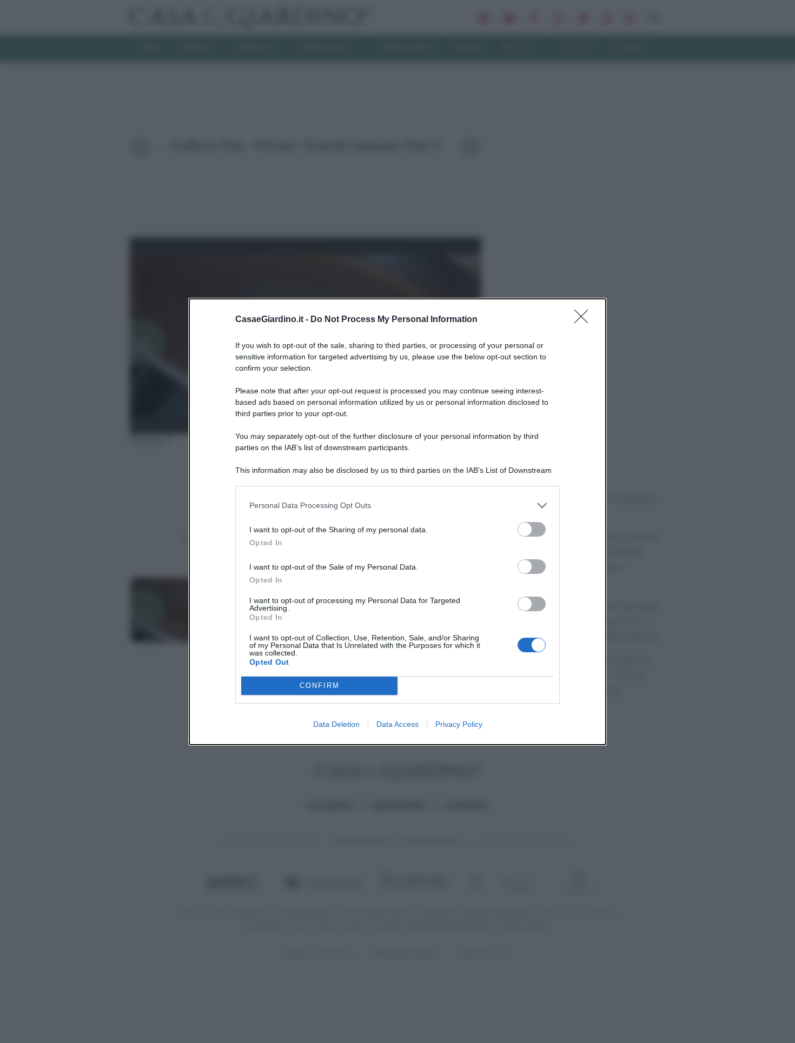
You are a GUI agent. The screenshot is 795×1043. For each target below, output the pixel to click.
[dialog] (397, 522)
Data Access (397, 724)
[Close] (584, 320)
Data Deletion (336, 724)
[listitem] (397, 505)
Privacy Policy (458, 724)
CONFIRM (320, 685)
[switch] (532, 529)
